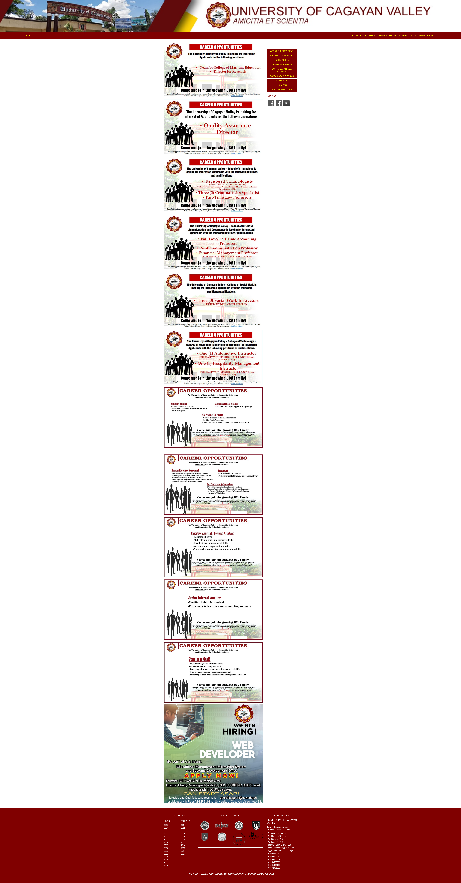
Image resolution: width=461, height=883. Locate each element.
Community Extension (423, 35)
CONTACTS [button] (281, 81)
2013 (166, 860)
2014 (166, 857)
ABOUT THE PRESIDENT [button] (281, 51)
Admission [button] (393, 35)
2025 (166, 825)
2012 (166, 863)
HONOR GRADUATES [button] (282, 64)
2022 (166, 834)
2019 (166, 842)
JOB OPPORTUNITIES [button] (282, 90)
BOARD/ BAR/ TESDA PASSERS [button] (282, 70)
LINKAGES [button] (282, 85)
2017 (166, 848)
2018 (166, 845)
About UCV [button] (357, 35)
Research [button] (406, 35)
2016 (166, 851)
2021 (166, 837)
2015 (166, 854)
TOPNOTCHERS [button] (281, 60)
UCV (27, 35)
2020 (166, 839)
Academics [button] (370, 35)
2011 (166, 865)
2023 (166, 831)
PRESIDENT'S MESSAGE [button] (281, 56)
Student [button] (382, 35)
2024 (166, 828)
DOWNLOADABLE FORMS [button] (282, 76)
